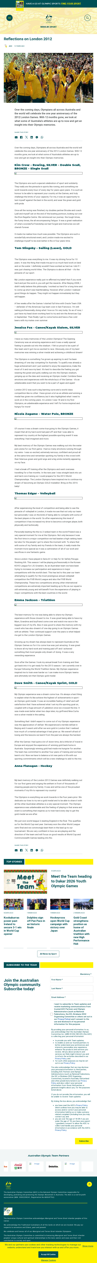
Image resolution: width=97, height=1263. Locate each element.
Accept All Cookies (48, 1254)
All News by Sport (48, 954)
